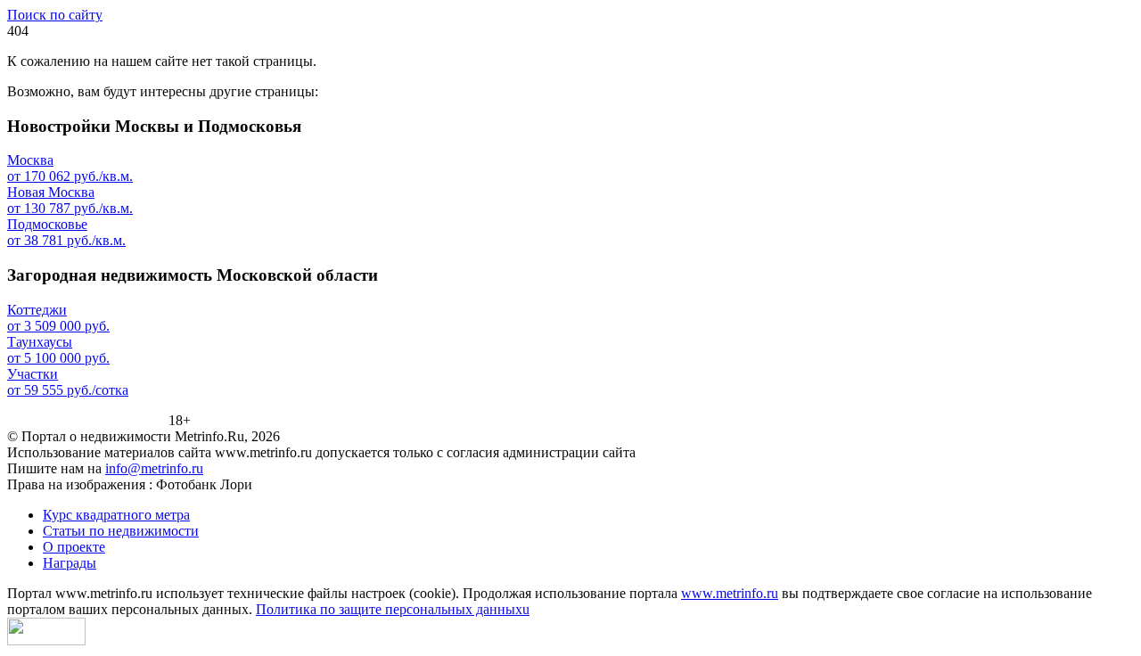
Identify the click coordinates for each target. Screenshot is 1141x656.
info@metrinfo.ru (154, 468)
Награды (69, 562)
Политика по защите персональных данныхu (392, 609)
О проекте (74, 546)
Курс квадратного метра (116, 514)
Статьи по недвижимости (121, 530)
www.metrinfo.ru (729, 593)
